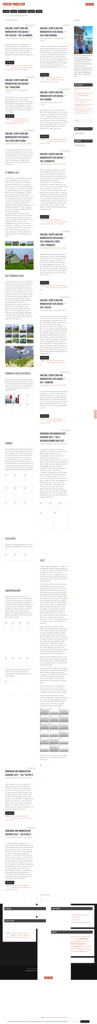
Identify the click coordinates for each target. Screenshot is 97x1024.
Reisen (74, 948)
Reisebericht (11, 69)
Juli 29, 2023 (57, 248)
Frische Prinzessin (14, 4)
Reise (6, 69)
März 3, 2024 (22, 38)
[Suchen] (91, 121)
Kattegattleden (71, 941)
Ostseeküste (71, 946)
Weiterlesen (10, 62)
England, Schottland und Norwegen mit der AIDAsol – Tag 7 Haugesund (17, 84)
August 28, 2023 (23, 90)
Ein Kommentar (31, 77)
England (25, 65)
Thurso (53, 224)
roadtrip (79, 949)
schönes (89, 948)
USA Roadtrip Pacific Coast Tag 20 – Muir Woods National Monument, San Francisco (83, 111)
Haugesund (20, 121)
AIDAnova (51, 1017)
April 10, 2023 (58, 443)
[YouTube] (95, 417)
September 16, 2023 (59, 38)
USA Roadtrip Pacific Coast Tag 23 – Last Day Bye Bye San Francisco (83, 95)
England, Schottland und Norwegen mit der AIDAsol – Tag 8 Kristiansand (52, 32)
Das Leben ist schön (76, 936)
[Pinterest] (95, 414)
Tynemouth (65, 287)
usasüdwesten (75, 951)
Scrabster (48, 224)
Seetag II (47, 895)
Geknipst (30, 65)
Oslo (29, 887)
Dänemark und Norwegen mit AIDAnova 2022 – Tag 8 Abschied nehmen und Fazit (53, 437)
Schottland (18, 69)
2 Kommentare (66, 25)
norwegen (30, 67)
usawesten (81, 951)
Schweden (85, 948)
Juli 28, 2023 (57, 385)
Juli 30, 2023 (22, 143)
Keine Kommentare (30, 25)
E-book (88, 936)
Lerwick (25, 935)
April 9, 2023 (22, 778)
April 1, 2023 (22, 837)
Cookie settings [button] (75, 1021)
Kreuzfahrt (25, 67)
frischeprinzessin (13, 38)
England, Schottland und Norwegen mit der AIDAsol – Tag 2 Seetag (52, 304)
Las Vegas (84, 941)
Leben (87, 941)
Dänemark (84, 936)
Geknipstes (13, 67)
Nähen (71, 943)
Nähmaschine (80, 943)
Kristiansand (61, 79)
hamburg (19, 67)
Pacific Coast (85, 946)
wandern (61, 224)
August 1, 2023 (58, 102)
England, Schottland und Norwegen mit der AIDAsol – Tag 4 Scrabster (52, 158)
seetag (23, 69)
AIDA (12, 65)
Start (6, 15)
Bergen (59, 139)
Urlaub (27, 69)
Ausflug (21, 65)
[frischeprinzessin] (95, 411)
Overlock (78, 946)
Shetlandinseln (22, 937)
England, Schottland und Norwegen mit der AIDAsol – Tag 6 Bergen (52, 96)
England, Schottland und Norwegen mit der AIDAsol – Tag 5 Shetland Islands (17, 137)
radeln (89, 946)
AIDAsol (16, 65)
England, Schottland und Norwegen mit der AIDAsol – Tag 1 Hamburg (52, 379)
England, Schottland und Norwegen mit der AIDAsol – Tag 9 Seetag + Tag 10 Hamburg (18, 32)
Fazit (55, 1017)
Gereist (30, 38)
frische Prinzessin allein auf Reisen (71, 939)
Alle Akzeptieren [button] (85, 1021)
